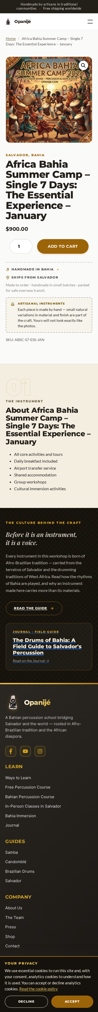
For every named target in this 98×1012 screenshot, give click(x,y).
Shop (10, 936)
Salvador (13, 880)
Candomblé (15, 861)
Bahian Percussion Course (29, 796)
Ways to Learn (18, 777)
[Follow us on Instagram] (39, 751)
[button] (83, 65)
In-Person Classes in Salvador (33, 806)
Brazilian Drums (19, 871)
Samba (11, 852)
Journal (12, 825)
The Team (14, 917)
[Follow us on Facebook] (10, 751)
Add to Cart (63, 246)
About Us (13, 907)
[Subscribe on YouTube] (25, 751)
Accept (72, 1001)
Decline (26, 1001)
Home (11, 38)
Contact (12, 945)
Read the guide (30, 608)
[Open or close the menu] (90, 21)
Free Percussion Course (27, 787)
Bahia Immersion (20, 815)
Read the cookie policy (38, 988)
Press (10, 926)
